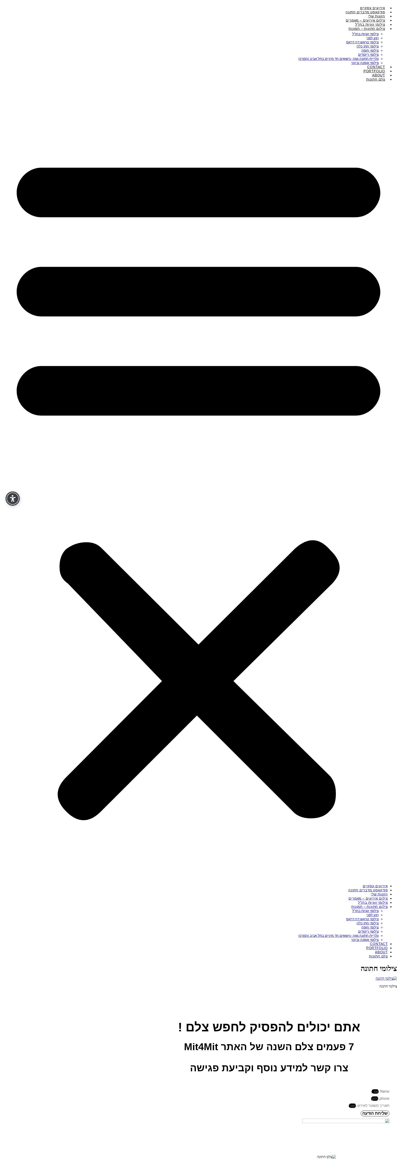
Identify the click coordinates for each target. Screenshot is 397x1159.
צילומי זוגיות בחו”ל (365, 34)
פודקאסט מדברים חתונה (368, 890)
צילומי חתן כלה (368, 46)
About (381, 952)
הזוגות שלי (379, 894)
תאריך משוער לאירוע (372, 1105)
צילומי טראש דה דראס (362, 42)
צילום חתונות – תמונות (367, 29)
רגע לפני (372, 38)
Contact (379, 944)
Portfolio (377, 948)
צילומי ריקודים (368, 54)
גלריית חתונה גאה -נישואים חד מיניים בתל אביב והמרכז (338, 59)
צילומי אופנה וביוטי (365, 940)
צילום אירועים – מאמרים (368, 898)
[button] (198, 482)
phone (384, 1098)
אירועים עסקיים (375, 886)
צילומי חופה (370, 50)
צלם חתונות (375, 79)
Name (384, 1091)
